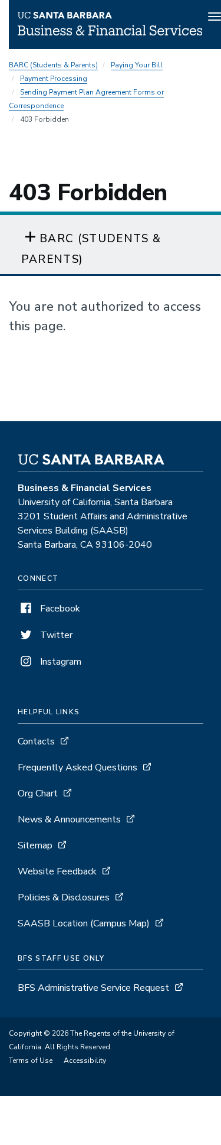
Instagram (59, 661)
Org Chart (38, 793)
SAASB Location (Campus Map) (84, 923)
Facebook (59, 608)
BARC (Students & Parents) (53, 65)
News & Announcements (69, 819)
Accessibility (85, 1060)
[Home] (110, 32)
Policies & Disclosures (64, 897)
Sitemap (35, 845)
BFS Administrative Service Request (93, 987)
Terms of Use (30, 1060)
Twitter (55, 635)
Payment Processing (53, 78)
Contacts (36, 741)
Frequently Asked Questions (77, 767)
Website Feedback (57, 871)
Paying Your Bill (137, 65)
